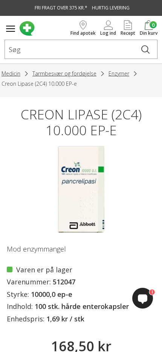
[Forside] (43, 28)
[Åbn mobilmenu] (11, 29)
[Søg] (145, 49)
